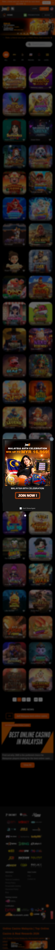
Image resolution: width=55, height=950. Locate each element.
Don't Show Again (29, 508)
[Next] (50, 475)
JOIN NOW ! (27, 495)
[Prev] (5, 475)
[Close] (52, 439)
